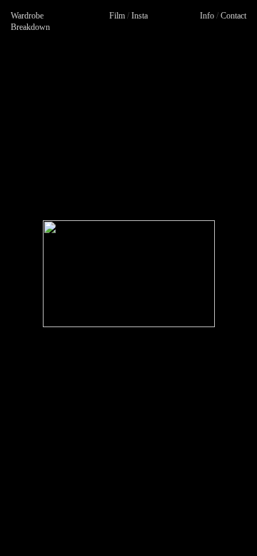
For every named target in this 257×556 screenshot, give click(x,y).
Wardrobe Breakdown (30, 21)
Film (117, 16)
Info (207, 16)
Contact (233, 16)
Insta (139, 16)
